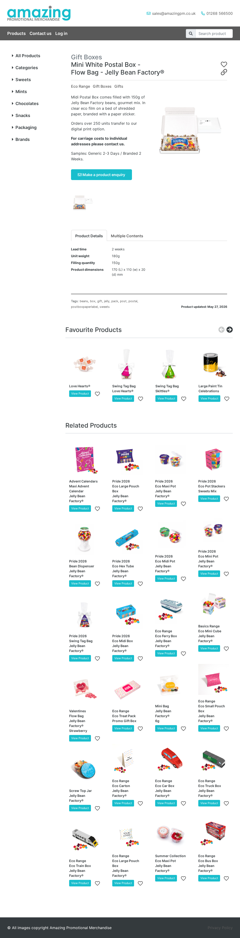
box (92, 301)
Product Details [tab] (89, 236)
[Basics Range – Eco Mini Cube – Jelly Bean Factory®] (214, 604)
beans (84, 301)
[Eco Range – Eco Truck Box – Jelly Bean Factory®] (214, 759)
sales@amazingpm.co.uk (174, 13)
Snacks (22, 115)
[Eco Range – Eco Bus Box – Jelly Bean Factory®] (214, 834)
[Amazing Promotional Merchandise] (42, 13)
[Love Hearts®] (84, 364)
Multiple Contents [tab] (127, 236)
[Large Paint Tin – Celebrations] (214, 364)
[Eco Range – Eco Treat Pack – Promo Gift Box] (128, 689)
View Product (80, 393)
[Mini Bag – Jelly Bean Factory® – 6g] (170, 684)
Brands (22, 139)
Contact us (41, 33)
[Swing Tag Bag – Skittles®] (171, 364)
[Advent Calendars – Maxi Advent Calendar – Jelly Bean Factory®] (84, 460)
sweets (105, 307)
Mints (21, 91)
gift (99, 301)
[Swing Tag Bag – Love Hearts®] (128, 364)
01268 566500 (219, 13)
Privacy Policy (220, 927)
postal (132, 301)
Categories (26, 67)
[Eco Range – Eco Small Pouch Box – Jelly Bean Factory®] (214, 679)
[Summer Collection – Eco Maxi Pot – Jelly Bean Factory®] (170, 834)
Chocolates (27, 103)
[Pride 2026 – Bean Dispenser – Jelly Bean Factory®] (84, 539)
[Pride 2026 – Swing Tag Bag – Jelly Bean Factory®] (84, 614)
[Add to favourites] (97, 393)
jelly (106, 301)
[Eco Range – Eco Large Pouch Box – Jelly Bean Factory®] (128, 834)
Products (16, 33)
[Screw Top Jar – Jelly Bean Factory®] (84, 769)
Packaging (26, 127)
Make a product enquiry (103, 174)
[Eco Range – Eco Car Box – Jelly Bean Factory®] (170, 759)
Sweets (23, 79)
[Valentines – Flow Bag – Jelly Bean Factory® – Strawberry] (84, 689)
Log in (61, 33)
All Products (27, 55)
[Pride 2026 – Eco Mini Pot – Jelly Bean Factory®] (214, 529)
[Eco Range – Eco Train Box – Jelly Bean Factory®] (84, 839)
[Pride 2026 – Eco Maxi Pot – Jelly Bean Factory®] (170, 460)
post (123, 301)
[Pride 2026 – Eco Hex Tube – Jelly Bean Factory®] (128, 539)
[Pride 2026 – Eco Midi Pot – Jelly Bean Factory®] (170, 534)
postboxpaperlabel (84, 307)
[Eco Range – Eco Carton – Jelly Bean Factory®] (128, 759)
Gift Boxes (102, 86)
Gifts (118, 86)
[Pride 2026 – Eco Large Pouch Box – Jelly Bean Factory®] (128, 460)
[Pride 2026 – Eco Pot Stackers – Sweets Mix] (214, 460)
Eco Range (80, 86)
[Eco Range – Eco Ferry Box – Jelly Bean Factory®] (170, 609)
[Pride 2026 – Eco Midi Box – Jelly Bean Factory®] (128, 614)
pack (114, 301)
